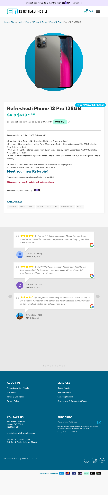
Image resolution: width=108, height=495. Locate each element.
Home (6, 22)
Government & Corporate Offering (72, 401)
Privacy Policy (13, 401)
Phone (79, 207)
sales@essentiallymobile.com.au (21, 433)
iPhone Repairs (64, 392)
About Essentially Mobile (18, 388)
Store (13, 22)
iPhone (28, 22)
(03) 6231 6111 (13, 427)
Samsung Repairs (65, 397)
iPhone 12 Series (40, 22)
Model (20, 22)
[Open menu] (98, 11)
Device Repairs (64, 388)
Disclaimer (11, 392)
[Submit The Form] (99, 422)
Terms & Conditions (15, 397)
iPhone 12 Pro (55, 22)
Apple (31, 207)
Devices (40, 207)
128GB (22, 207)
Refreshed (12, 207)
